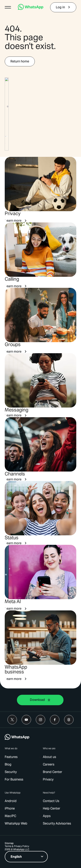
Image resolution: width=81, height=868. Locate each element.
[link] (30, 9)
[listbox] (26, 856)
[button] (8, 7)
